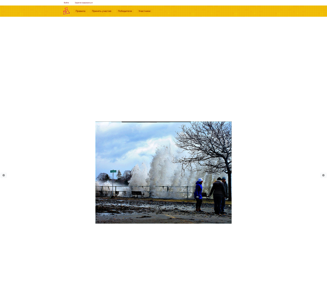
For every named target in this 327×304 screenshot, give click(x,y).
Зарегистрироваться (84, 3)
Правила (81, 10)
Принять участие (102, 10)
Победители (126, 10)
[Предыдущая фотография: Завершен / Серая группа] (3, 175)
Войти (66, 3)
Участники (146, 10)
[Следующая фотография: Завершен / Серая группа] (323, 175)
